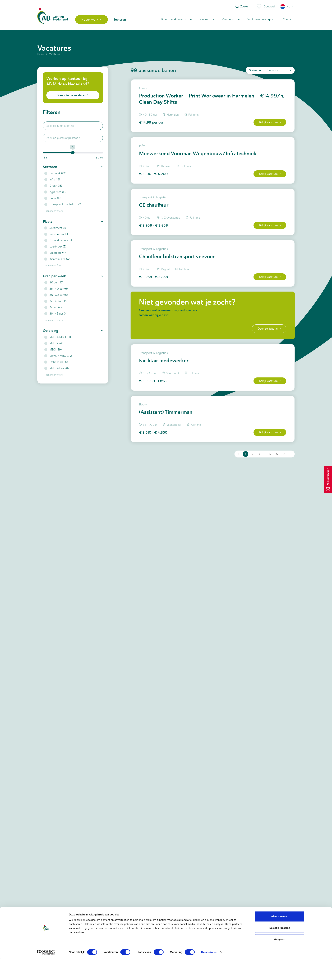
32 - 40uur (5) (58, 301)
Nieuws (204, 19)
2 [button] (252, 453)
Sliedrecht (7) (57, 228)
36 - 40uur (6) (58, 288)
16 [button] (277, 453)
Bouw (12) (55, 198)
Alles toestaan (279, 916)
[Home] (52, 19)
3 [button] (259, 453)
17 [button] (284, 453)
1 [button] (245, 454)
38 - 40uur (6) (58, 295)
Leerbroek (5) (57, 246)
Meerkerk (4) (57, 252)
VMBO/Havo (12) (59, 368)
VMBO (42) (56, 343)
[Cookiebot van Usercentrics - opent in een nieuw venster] (46, 952)
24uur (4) (55, 307)
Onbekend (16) (58, 362)
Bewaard (269, 6)
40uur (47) (56, 282)
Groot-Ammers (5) (60, 240)
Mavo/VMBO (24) (60, 355)
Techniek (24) (57, 173)
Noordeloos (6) (58, 234)
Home (40, 54)
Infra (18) (54, 179)
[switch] (125, 952)
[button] (287, 6)
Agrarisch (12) (57, 192)
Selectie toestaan (279, 927)
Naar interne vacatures (71, 95)
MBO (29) (55, 349)
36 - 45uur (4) (58, 313)
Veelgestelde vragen (260, 19)
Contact (288, 19)
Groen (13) (55, 185)
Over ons (228, 19)
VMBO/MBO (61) (60, 337)
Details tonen (209, 952)
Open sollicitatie (267, 328)
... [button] (265, 454)
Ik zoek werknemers (173, 19)
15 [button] (270, 453)
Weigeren (279, 939)
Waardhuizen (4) (59, 259)
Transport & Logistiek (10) (65, 204)
